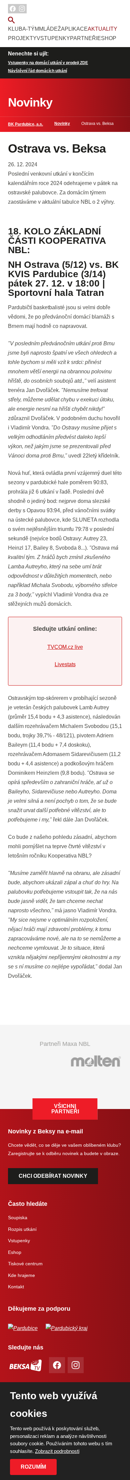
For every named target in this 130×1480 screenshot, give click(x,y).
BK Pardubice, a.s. (25, 124)
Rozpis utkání (22, 1229)
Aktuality (102, 29)
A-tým (30, 29)
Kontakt (16, 1286)
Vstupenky (53, 38)
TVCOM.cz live (65, 647)
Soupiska (17, 1217)
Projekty (22, 38)
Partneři (83, 38)
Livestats (65, 664)
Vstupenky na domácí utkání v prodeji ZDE (48, 62)
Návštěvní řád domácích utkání (37, 70)
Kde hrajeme (21, 1275)
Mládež (50, 29)
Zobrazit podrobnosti (57, 1451)
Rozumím (33, 1467)
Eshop (106, 38)
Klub (15, 29)
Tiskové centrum (25, 1263)
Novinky (62, 123)
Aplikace (74, 29)
